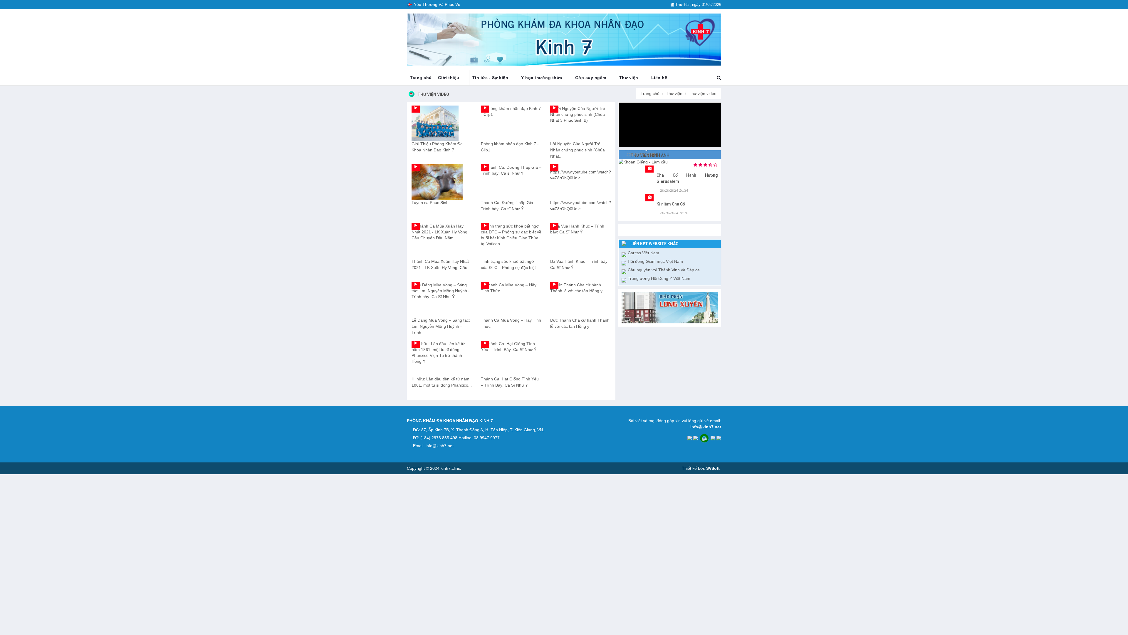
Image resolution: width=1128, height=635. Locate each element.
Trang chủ (421, 77)
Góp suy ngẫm (591, 77)
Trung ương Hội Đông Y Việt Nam (659, 278)
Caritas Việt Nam (643, 252)
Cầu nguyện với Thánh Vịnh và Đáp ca (664, 270)
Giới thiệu (449, 77)
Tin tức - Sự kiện (491, 77)
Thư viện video (433, 94)
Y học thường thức (542, 77)
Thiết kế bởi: (701, 468)
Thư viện (629, 77)
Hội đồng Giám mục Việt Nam (655, 261)
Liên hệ (659, 77)
